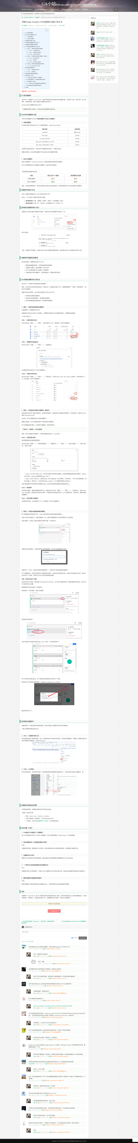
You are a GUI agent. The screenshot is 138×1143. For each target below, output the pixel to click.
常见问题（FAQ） (29, 75)
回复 (44, 948)
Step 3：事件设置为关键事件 (35, 62)
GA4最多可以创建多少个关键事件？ (35, 77)
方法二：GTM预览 (31, 71)
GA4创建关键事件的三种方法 (32, 46)
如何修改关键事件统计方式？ (32, 42)
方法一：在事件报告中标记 (35, 50)
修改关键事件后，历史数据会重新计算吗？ (37, 79)
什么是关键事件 (29, 32)
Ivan (30, 1110)
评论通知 (75, 937)
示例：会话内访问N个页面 (35, 65)
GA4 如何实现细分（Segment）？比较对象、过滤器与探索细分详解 (38, 922)
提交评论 (83, 938)
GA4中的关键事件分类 (30, 34)
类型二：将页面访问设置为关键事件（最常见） (38, 56)
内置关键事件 (30, 36)
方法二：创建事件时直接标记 (35, 52)
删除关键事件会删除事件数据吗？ (35, 85)
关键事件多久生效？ (32, 81)
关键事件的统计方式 (30, 40)
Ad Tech (77, 9)
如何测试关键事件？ (30, 67)
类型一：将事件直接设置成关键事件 (35, 48)
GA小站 (35, 1102)
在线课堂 (85, 9)
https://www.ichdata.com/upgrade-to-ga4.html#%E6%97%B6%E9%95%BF (52, 1006)
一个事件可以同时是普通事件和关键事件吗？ (37, 83)
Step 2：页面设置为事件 (34, 58)
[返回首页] (22, 17)
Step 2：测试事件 (33, 60)
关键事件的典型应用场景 (31, 73)
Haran (35, 956)
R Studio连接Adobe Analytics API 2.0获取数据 (73, 921)
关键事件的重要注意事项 (31, 44)
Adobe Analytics (66, 9)
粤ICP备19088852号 (74, 1141)
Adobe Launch (55, 9)
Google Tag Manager (41, 9)
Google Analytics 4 (27, 9)
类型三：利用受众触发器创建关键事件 (36, 63)
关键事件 (37, 17)
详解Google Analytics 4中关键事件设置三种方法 (42, 21)
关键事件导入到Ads (42, 821)
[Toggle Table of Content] (46, 30)
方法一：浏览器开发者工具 (33, 69)
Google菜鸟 (32, 1063)
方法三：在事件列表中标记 (35, 54)
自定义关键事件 (31, 38)
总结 (27, 87)
